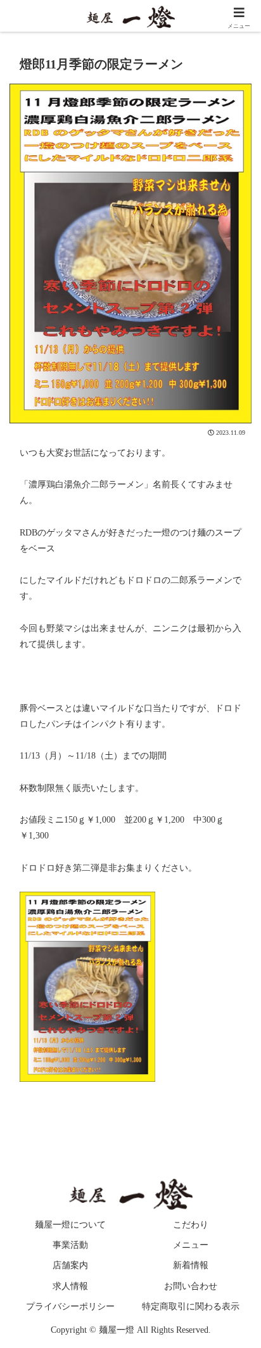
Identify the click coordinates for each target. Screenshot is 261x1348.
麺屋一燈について (70, 1224)
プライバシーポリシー (70, 1306)
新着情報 (190, 1265)
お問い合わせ (190, 1286)
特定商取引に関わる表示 (190, 1306)
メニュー (190, 1245)
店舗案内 (70, 1265)
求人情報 (70, 1286)
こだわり (190, 1224)
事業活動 (70, 1245)
